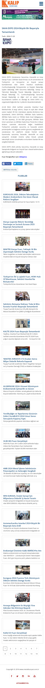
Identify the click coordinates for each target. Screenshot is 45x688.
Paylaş (8, 164)
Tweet (19, 164)
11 (21, 654)
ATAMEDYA (22, 683)
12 (26, 654)
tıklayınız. (23, 157)
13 (31, 654)
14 (37, 654)
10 (15, 654)
